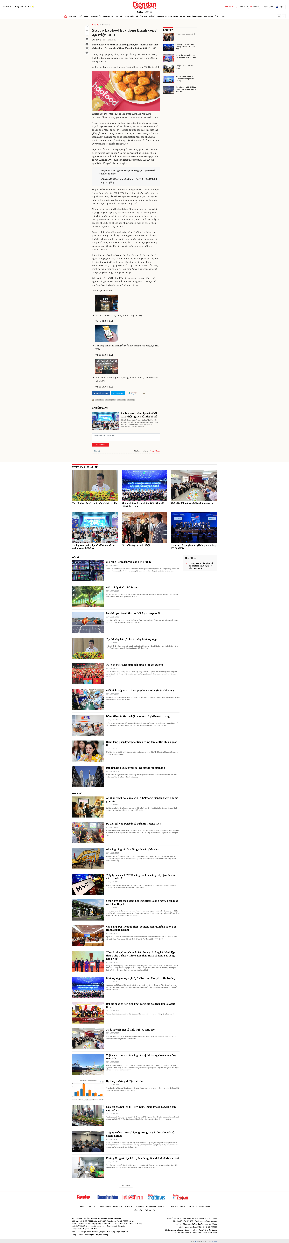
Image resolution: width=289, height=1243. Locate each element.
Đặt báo (256, 7)
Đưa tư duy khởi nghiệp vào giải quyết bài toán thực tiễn (186, 56)
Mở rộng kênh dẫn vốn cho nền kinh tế (128, 561)
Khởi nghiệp (129, 16)
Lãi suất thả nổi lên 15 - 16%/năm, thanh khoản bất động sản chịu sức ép (141, 1108)
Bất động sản (141, 16)
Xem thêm (126, 1185)
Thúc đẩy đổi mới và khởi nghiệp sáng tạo (192, 503)
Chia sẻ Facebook (102, 393)
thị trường (131, 400)
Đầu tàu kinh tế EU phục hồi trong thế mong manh (135, 767)
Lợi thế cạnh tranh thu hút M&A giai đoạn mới (133, 613)
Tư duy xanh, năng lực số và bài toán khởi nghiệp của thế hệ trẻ (139, 415)
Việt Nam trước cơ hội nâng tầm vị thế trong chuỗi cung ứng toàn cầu (141, 1057)
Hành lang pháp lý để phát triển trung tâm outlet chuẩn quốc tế (141, 744)
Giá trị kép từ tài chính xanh (122, 587)
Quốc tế (152, 16)
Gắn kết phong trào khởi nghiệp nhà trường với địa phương (185, 79)
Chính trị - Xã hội (75, 16)
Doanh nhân (108, 16)
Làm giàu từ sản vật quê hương (184, 67)
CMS (198, 1241)
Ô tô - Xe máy (220, 16)
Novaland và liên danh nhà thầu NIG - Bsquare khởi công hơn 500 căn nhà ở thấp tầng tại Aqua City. (140, 1014)
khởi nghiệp (99, 400)
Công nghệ (208, 16)
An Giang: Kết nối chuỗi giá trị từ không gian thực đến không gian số (142, 800)
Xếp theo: (137, 451)
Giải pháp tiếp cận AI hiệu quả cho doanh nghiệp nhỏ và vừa (140, 690)
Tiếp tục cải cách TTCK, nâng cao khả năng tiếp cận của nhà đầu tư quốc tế (140, 877)
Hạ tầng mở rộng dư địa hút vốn (124, 1081)
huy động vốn (110, 400)
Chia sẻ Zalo (119, 393)
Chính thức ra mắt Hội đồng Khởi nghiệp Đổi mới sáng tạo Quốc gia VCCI (186, 89)
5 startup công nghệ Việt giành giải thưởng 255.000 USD (185, 47)
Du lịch (182, 16)
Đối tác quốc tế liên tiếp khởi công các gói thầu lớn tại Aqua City (140, 1005)
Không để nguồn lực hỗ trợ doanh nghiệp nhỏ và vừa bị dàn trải (142, 1158)
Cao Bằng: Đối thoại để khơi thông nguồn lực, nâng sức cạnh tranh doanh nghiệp (141, 928)
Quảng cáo (268, 7)
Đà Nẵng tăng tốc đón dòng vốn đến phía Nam (132, 849)
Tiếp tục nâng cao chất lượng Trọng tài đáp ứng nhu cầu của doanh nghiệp (141, 1134)
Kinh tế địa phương (195, 16)
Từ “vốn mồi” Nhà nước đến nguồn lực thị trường (134, 664)
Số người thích (155, 451)
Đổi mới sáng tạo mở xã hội (185, 34)
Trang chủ (95, 25)
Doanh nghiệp (95, 16)
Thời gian (145, 451)
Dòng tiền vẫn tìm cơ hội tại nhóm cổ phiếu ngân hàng (138, 716)
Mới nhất (9, 7)
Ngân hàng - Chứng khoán (167, 16)
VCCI (86, 16)
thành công (121, 400)
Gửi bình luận (100, 444)
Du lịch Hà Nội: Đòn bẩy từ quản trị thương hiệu (133, 823)
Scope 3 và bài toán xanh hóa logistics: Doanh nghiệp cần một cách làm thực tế (142, 902)
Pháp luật (118, 16)
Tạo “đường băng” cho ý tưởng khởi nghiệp (94, 503)
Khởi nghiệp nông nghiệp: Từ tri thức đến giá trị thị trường (143, 504)
